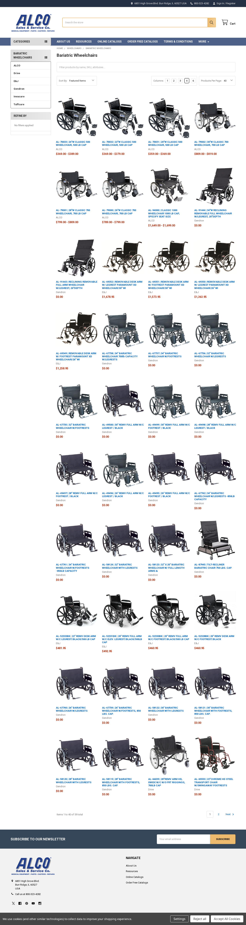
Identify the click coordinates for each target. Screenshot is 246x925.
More (202, 41)
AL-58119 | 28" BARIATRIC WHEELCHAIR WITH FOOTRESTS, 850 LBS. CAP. (121, 782)
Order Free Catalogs (142, 41)
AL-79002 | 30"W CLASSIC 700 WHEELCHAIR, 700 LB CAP (211, 143)
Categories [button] (21, 41)
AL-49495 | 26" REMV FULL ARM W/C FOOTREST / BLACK (169, 495)
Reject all (199, 919)
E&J (16, 81)
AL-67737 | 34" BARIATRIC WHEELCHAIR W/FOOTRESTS (164, 355)
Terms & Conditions (178, 41)
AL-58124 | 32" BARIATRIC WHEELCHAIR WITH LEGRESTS (119, 566)
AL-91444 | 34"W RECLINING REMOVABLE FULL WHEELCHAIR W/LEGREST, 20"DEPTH (213, 213)
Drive (17, 73)
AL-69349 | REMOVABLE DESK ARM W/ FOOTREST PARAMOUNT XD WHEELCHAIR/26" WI (76, 356)
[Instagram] (40, 903)
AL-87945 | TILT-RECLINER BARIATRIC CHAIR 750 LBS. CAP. (213, 566)
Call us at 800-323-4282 (28, 894)
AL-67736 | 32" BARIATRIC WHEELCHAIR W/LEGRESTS (210, 355)
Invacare (19, 96)
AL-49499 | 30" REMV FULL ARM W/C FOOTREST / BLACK (169, 426)
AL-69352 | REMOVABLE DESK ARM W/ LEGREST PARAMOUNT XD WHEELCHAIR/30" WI (122, 285)
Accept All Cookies (227, 919)
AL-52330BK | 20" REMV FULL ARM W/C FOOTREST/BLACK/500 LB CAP (168, 638)
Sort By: (63, 80)
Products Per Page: (211, 80)
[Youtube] (33, 903)
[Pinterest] (26, 903)
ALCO (17, 65)
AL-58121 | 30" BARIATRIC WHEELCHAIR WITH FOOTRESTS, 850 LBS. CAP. (213, 710)
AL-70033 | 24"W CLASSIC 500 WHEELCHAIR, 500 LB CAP (73, 143)
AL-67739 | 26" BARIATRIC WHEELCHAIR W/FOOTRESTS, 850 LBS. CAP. (121, 710)
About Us (63, 41)
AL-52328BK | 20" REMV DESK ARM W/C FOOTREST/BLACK (214, 638)
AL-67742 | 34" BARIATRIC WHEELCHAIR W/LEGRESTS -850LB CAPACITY (214, 496)
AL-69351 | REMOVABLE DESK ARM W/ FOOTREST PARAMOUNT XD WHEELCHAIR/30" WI (168, 285)
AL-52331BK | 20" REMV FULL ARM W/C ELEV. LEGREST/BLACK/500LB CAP (122, 639)
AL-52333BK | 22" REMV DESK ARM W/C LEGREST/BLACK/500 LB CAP (76, 638)
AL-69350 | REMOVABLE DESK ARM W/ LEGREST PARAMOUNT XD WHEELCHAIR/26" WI (214, 285)
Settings (179, 919)
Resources (84, 41)
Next (228, 814)
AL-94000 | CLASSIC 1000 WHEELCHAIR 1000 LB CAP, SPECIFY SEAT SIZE (164, 213)
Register (230, 3)
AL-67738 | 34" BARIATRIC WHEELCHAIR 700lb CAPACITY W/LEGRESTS (120, 356)
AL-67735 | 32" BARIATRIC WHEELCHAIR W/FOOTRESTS (72, 426)
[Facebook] (20, 903)
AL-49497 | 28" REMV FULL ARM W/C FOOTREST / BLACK (77, 495)
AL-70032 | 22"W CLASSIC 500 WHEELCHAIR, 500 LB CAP (119, 143)
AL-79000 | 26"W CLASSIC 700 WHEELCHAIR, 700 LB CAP (119, 212)
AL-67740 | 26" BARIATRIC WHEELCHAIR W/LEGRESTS (71, 709)
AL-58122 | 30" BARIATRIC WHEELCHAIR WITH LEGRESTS (166, 709)
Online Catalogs (109, 41)
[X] (13, 903)
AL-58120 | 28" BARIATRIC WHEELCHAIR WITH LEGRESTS (73, 781)
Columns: (158, 80)
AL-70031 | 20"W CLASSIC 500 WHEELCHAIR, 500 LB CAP (165, 143)
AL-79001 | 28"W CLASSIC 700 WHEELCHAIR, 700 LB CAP (73, 212)
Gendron (19, 88)
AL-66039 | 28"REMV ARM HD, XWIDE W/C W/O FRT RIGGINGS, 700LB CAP (166, 782)
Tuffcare (19, 104)
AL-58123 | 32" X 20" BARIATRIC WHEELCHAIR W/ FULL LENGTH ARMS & (166, 567)
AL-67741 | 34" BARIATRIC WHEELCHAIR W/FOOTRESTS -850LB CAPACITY (72, 567)
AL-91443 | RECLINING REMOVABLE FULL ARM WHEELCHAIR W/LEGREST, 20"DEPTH (76, 285)
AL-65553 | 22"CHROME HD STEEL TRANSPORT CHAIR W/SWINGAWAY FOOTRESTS (213, 782)
